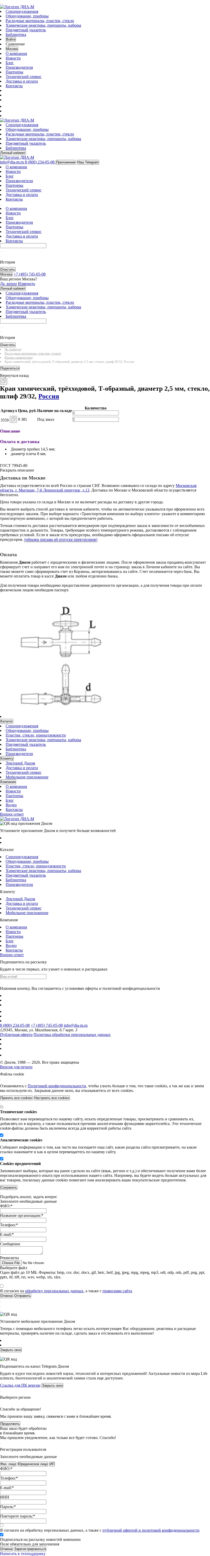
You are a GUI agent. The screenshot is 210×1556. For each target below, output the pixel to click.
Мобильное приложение (27, 777)
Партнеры (14, 72)
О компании (16, 53)
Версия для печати (16, 1067)
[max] (8, 106)
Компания (8, 782)
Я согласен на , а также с (66, 1291)
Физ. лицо (8, 1464)
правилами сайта (117, 1291)
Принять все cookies (16, 1098)
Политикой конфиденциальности (57, 1086)
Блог (10, 63)
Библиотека (16, 34)
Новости (13, 58)
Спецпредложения (22, 11)
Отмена (6, 1549)
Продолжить (10, 1424)
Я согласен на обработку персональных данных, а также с (100, 1530)
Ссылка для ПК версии (20, 1385)
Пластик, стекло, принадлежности (36, 735)
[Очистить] (2, 251)
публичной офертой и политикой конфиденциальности (151, 1530)
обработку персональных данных (54, 1291)
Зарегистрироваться (30, 1549)
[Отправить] (0, 251)
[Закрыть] (0, 1080)
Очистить (8, 269)
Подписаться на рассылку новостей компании (40, 1539)
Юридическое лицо (33, 1464)
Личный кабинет (13, 153)
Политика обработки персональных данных (72, 1034)
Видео (11, 805)
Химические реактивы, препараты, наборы (43, 25)
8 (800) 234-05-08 (15, 1025)
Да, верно (8, 283)
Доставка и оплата (22, 81)
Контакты (14, 86)
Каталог (7, 721)
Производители (19, 67)
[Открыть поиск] (2, 3)
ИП (52, 1464)
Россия (48, 396)
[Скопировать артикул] (13, 419)
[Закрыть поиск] (0, 256)
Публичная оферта (16, 1034)
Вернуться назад (14, 375)
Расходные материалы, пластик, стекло (40, 20)
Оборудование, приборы (27, 16)
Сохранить (9, 1187)
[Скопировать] (3, 381)
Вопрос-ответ (12, 814)
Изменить (26, 283)
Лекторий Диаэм (20, 763)
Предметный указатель (26, 30)
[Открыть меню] (0, 3)
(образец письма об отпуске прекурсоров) (60, 539)
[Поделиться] (8, 383)
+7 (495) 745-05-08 (47, 1025)
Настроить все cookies (51, 1098)
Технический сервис (23, 76)
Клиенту (7, 758)
